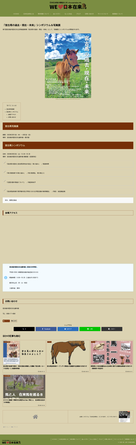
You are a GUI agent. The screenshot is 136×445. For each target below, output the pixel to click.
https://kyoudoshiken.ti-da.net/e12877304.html (67, 98)
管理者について (129, 439)
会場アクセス (12, 114)
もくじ (9, 105)
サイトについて (118, 439)
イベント (7, 320)
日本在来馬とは (63, 439)
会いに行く (85, 439)
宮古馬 (14, 320)
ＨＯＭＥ (54, 439)
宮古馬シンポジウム (12, 112)
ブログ (101, 439)
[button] (111, 329)
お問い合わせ (12, 117)
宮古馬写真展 (10, 109)
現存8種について (75, 439)
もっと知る (93, 439)
